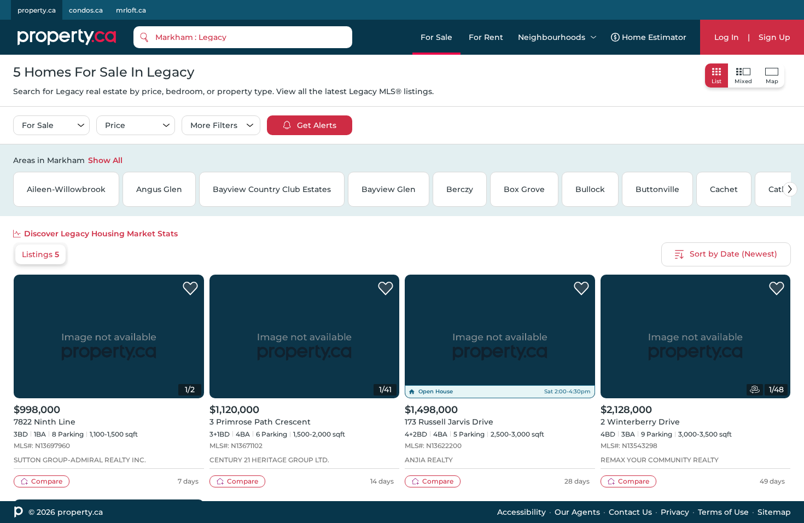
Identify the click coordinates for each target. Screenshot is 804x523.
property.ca (37, 10)
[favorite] (190, 289)
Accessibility (521, 512)
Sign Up (774, 37)
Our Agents (577, 512)
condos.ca (86, 10)
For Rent (486, 37)
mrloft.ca (131, 10)
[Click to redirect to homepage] (67, 37)
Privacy (675, 512)
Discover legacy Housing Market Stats (101, 233)
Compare (46, 481)
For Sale (436, 37)
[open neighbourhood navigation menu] (593, 37)
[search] (242, 37)
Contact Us (630, 512)
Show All (105, 160)
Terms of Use (723, 512)
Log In (726, 37)
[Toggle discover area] (789, 159)
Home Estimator (654, 37)
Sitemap (774, 512)
